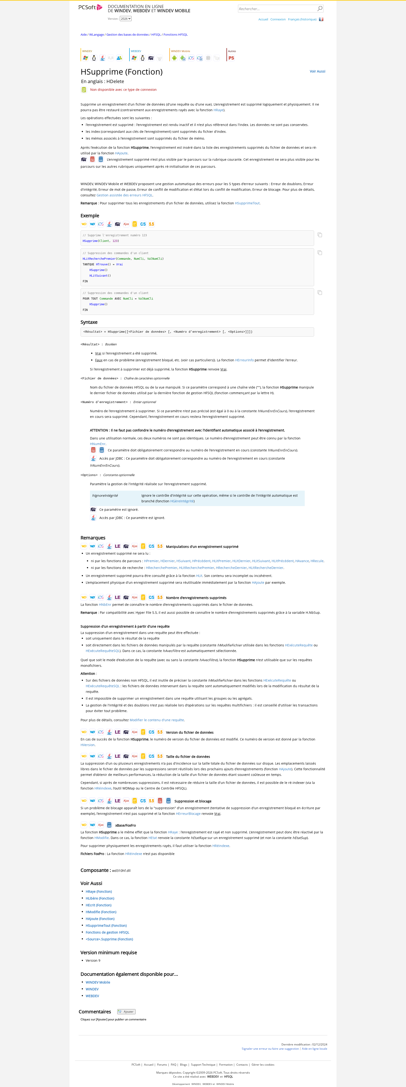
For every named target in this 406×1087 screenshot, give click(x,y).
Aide (84, 34)
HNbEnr (105, 604)
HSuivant (183, 561)
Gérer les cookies (263, 1065)
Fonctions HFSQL (176, 34)
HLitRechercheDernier (266, 567)
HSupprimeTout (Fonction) (106, 925)
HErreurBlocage (188, 813)
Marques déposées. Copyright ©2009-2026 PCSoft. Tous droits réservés (203, 1073)
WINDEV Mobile (98, 982)
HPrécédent (201, 561)
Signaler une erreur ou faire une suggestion (270, 1049)
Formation (226, 1065)
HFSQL (156, 34)
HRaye (218, 110)
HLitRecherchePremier (196, 567)
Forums (162, 1065)
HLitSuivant (261, 561)
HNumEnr (97, 444)
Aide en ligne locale (314, 1049)
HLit (199, 575)
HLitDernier (241, 561)
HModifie (101, 837)
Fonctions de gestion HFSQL (107, 932)
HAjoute (121, 153)
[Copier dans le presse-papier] (320, 235)
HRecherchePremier (161, 567)
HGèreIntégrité (182, 501)
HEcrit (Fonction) (98, 905)
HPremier (151, 561)
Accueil (263, 19)
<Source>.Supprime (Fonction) (109, 939)
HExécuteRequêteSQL (103, 650)
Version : (114, 19)
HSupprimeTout (247, 203)
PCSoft (136, 1065)
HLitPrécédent (283, 561)
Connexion (278, 19)
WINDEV (92, 989)
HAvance (302, 561)
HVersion (88, 745)
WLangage (96, 34)
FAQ (173, 1065)
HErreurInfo (244, 360)
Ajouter (128, 1012)
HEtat (152, 837)
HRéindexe (102, 788)
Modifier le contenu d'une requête (157, 720)
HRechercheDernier (231, 567)
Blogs (183, 1065)
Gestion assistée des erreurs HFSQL (124, 195)
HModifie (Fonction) (101, 912)
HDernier (167, 561)
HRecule (317, 561)
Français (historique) (302, 19)
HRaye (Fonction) (99, 891)
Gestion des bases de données (127, 34)
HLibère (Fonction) (100, 898)
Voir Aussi (317, 71)
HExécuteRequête (299, 645)
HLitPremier (221, 561)
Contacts (242, 1065)
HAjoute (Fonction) (100, 918)
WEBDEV (92, 996)
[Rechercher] (319, 8)
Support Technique (203, 1065)
